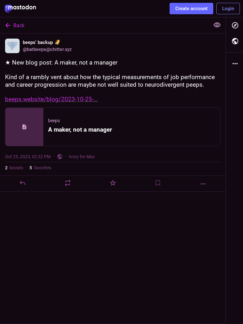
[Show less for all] (217, 25)
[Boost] (68, 183)
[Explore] (234, 25)
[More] (203, 184)
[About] (234, 64)
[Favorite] (113, 183)
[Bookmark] (158, 183)
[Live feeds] (234, 41)
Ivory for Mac (82, 156)
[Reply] (22, 183)
